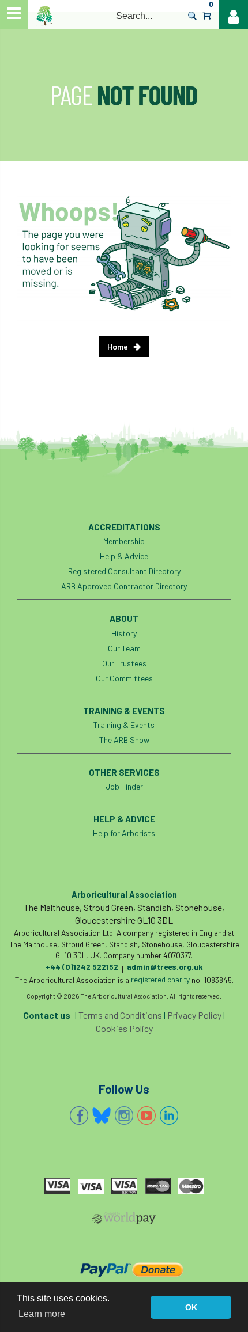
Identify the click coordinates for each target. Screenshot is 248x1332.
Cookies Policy (124, 1028)
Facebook (79, 1115)
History (124, 633)
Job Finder (124, 786)
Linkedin (169, 1115)
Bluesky (101, 1115)
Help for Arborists (124, 833)
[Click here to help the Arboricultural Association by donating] (124, 1269)
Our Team (124, 648)
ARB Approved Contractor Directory (124, 586)
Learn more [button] (41, 1314)
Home (117, 346)
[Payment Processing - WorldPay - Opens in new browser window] (124, 1220)
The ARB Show (124, 740)
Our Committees (124, 678)
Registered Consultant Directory (124, 571)
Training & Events (124, 725)
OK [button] (191, 1307)
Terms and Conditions (120, 1015)
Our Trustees (124, 663)
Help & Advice (124, 556)
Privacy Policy (194, 1015)
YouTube (146, 1115)
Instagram (124, 1115)
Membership (124, 541)
